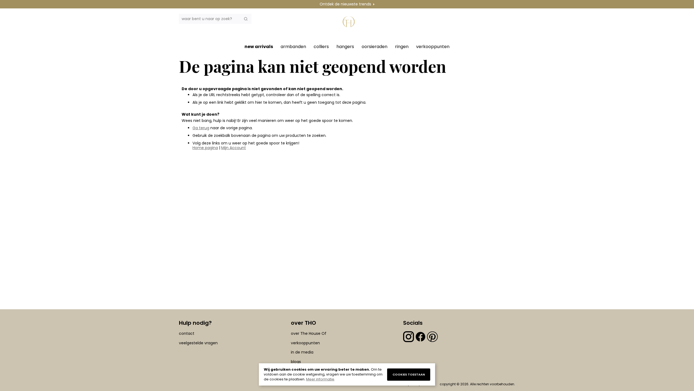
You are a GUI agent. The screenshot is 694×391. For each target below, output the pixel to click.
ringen (402, 46)
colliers (321, 46)
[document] (347, 374)
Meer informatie (320, 379)
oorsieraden (374, 46)
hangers (345, 46)
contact (186, 333)
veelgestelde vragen (198, 343)
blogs (296, 361)
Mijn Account (233, 147)
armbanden (293, 46)
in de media (302, 352)
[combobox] (215, 19)
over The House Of (308, 333)
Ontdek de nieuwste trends (345, 4)
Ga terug (200, 128)
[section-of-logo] (350, 25)
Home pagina (205, 147)
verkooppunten (432, 46)
